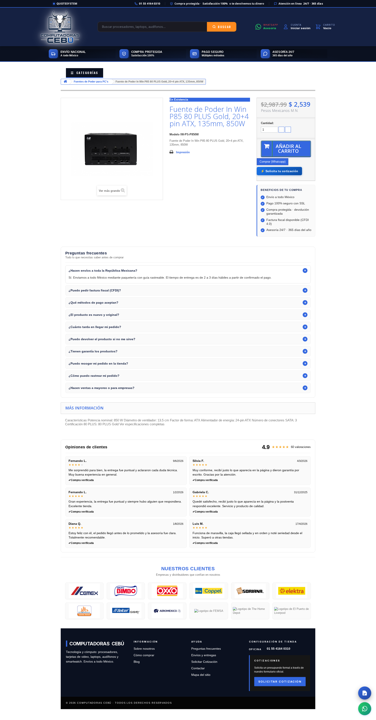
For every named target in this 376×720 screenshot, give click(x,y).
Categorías (84, 72)
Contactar (198, 668)
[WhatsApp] (364, 708)
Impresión (183, 152)
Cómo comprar (144, 655)
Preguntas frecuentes (206, 648)
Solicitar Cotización (204, 661)
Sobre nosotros (144, 648)
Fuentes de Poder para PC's (91, 81)
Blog (137, 661)
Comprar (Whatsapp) (272, 161)
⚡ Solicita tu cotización (279, 171)
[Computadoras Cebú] (60, 27)
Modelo (175, 134)
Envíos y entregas (203, 655)
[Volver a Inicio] (65, 81)
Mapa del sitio (200, 674)
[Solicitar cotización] (364, 693)
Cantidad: (267, 123)
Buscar (224, 27)
